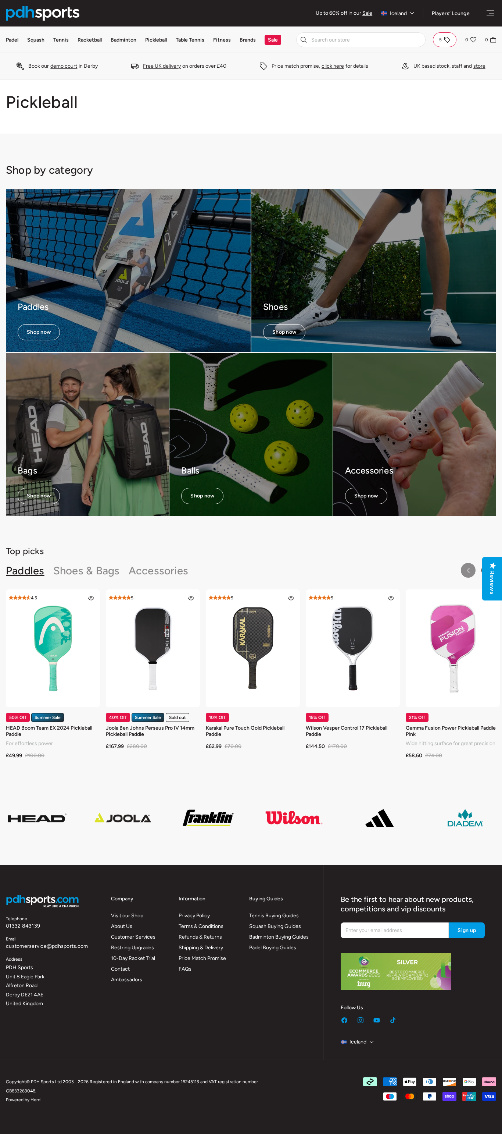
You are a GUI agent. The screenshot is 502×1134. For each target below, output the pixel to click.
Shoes (275, 306)
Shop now (39, 332)
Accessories (369, 470)
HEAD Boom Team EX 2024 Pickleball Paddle (49, 731)
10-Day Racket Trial (133, 958)
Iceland (398, 13)
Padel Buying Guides (272, 948)
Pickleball (156, 40)
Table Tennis (190, 40)
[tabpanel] (251, 677)
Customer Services (133, 937)
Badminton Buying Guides (279, 937)
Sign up (467, 930)
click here (333, 66)
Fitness (222, 40)
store (479, 66)
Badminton (123, 40)
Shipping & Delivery (201, 948)
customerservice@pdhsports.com (47, 946)
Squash (35, 40)
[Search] (303, 39)
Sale (367, 13)
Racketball (90, 40)
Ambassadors (126, 980)
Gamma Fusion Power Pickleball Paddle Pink (451, 731)
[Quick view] (91, 598)
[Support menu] (490, 13)
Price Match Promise (202, 958)
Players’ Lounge (451, 13)
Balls (190, 470)
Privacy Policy (194, 915)
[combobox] (361, 39)
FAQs (185, 969)
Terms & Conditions (201, 926)
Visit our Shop (127, 915)
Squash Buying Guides (275, 926)
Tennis (61, 40)
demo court (63, 66)
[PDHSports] (42, 13)
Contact (120, 969)
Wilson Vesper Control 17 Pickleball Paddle (346, 731)
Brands (248, 40)
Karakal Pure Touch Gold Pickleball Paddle (245, 731)
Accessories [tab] (159, 570)
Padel (12, 40)
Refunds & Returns (200, 937)
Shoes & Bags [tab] (86, 570)
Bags (27, 470)
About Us (121, 926)
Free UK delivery (162, 66)
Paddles (33, 306)
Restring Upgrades (132, 948)
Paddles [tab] (25, 570)
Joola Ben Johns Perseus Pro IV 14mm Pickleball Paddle (150, 731)
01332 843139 (23, 926)
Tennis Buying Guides (274, 915)
